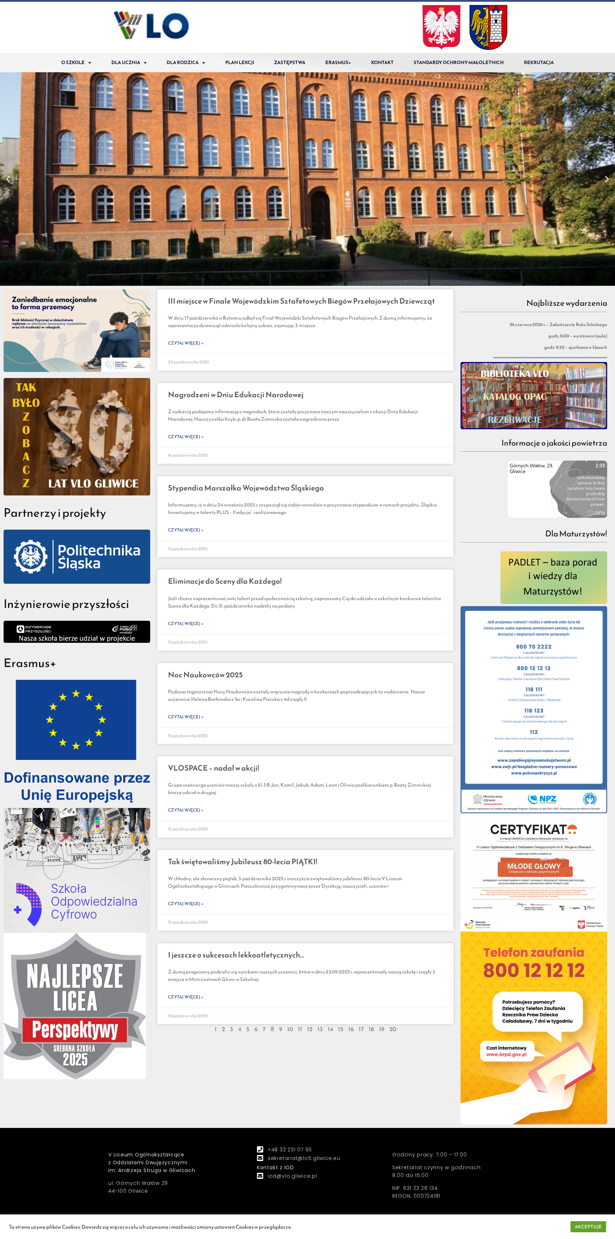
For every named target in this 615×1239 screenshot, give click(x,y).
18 (371, 1029)
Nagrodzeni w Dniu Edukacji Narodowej (236, 394)
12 (309, 1029)
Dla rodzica (183, 62)
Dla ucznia (125, 62)
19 (381, 1029)
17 (361, 1029)
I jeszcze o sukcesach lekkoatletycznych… (236, 954)
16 (351, 1029)
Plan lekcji (239, 62)
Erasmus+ (338, 62)
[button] (304, 280)
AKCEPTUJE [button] (588, 1226)
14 (330, 1029)
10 (290, 1029)
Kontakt (382, 62)
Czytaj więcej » (186, 343)
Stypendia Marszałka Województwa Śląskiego (246, 487)
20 (392, 1029)
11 (300, 1029)
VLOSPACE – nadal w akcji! (213, 767)
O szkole (73, 62)
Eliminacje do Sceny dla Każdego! (225, 581)
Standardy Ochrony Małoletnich (459, 62)
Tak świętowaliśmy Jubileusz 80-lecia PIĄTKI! (242, 861)
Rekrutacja (539, 62)
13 (320, 1029)
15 (340, 1029)
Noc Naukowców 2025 (205, 674)
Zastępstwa (289, 62)
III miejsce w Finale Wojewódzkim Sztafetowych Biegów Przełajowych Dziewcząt (301, 300)
